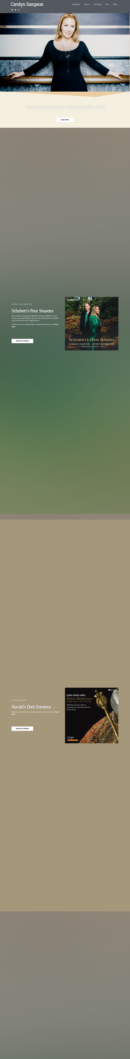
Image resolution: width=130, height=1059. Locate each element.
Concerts (87, 4)
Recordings (97, 4)
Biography (76, 4)
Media (115, 4)
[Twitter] (15, 9)
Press (107, 4)
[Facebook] (12, 9)
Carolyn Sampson (27, 4)
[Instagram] (18, 9)
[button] (65, 120)
